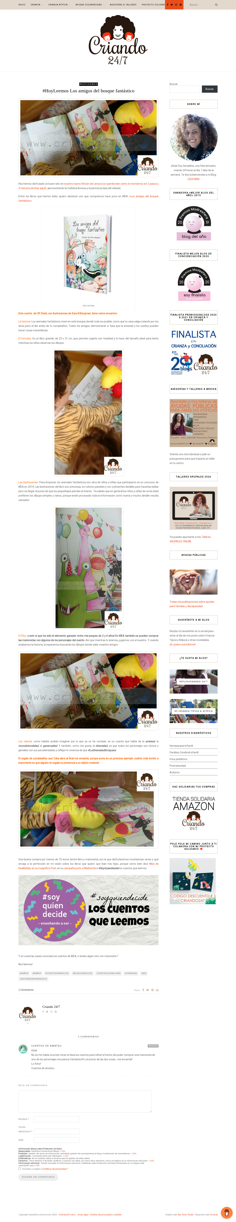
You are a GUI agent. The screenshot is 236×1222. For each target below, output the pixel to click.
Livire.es (214, 1214)
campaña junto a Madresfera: (81, 868)
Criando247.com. (67, 1214)
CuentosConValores (109, 973)
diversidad (131, 973)
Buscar (174, 84)
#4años (37, 973)
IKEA (143, 973)
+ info (62, 1151)
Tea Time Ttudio (185, 1214)
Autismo (175, 772)
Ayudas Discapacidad (89, 5)
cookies (117, 1214)
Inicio (21, 5)
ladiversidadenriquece (33, 979)
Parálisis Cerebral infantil (184, 752)
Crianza (35, 5)
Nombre (23, 1119)
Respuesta (153, 1046)
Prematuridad (178, 765)
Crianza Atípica (58, 5)
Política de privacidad (55, 1169)
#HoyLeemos (89, 84)
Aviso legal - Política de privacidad (94, 1214)
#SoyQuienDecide (82, 973)
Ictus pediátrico (178, 759)
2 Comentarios (26, 989)
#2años (24, 973)
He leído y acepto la (45, 1169)
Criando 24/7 (51, 1007)
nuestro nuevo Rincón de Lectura (83, 183)
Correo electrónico (25, 1129)
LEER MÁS (194, 179)
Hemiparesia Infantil (181, 745)
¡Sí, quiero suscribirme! (183, 644)
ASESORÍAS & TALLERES (123, 5)
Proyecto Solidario (154, 5)
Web (20, 1140)
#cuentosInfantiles (57, 973)
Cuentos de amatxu (46, 1045)
